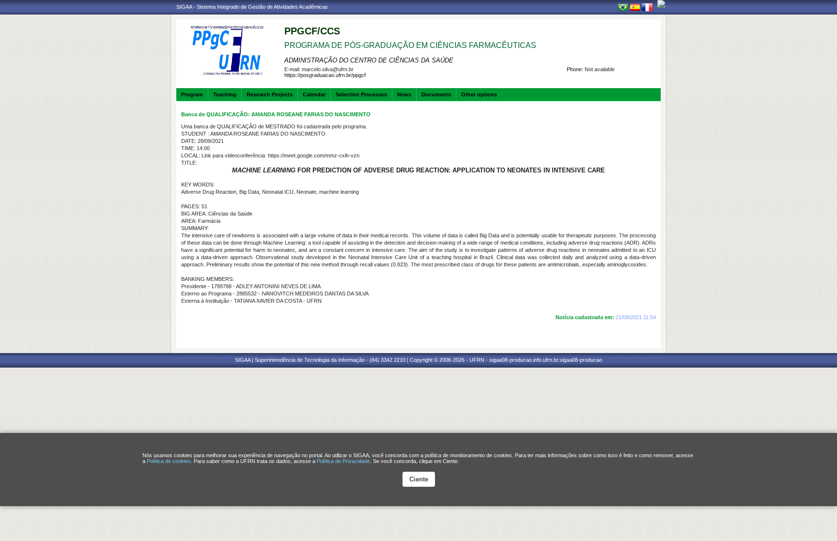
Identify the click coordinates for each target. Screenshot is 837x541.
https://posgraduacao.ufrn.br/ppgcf (325, 75)
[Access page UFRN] (661, 4)
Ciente (418, 479)
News (404, 94)
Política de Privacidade (343, 461)
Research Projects (270, 94)
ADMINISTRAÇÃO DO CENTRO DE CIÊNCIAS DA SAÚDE (368, 60)
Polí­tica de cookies (169, 461)
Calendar (314, 94)
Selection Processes (361, 94)
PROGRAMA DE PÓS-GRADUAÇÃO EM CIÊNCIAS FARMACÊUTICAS (410, 45)
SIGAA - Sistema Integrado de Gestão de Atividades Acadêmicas (252, 7)
